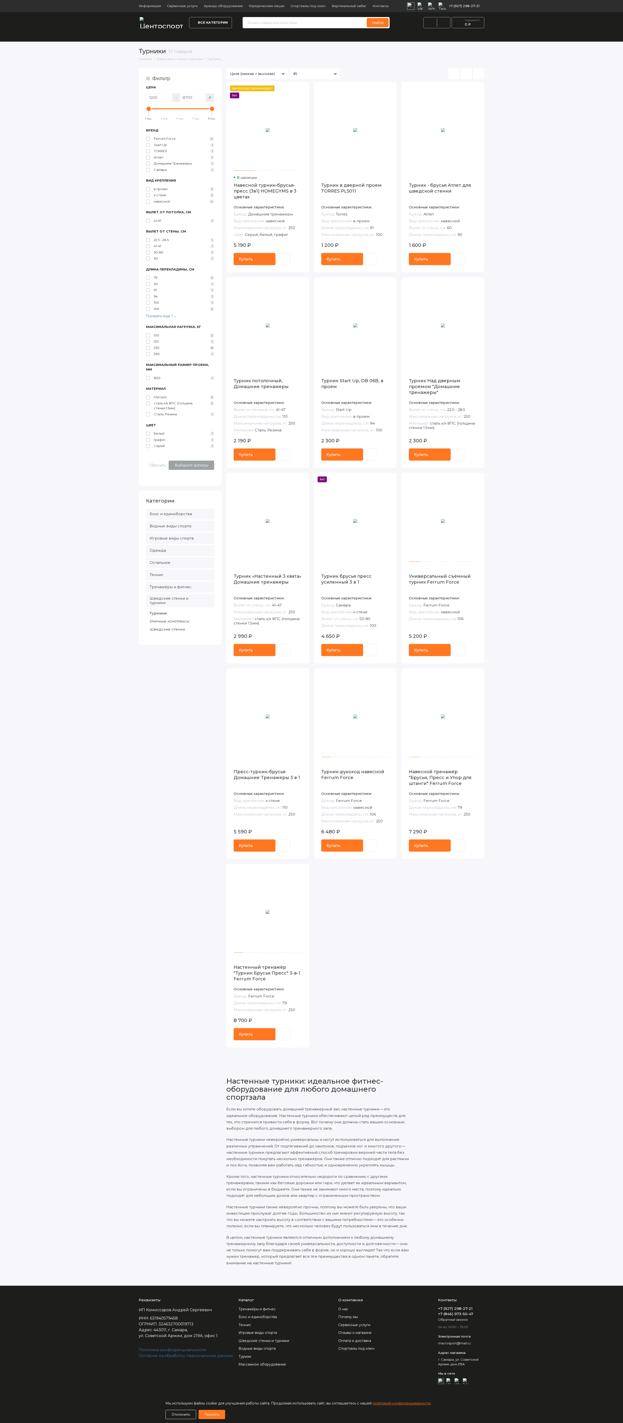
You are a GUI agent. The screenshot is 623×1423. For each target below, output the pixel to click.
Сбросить (157, 465)
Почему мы (348, 1317)
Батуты (333, 35)
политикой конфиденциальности (402, 1403)
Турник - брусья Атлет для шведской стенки (440, 188)
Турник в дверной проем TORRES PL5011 (351, 188)
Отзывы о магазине (355, 1332)
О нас (343, 1309)
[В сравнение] (293, 88)
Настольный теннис (250, 35)
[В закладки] (302, 88)
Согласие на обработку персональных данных (186, 1355)
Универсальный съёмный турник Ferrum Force (440, 579)
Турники (158, 613)
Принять (211, 1414)
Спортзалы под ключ (308, 6)
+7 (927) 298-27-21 (464, 6)
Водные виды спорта (366, 35)
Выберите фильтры (191, 465)
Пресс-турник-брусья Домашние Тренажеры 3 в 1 (267, 774)
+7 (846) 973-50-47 (455, 1313)
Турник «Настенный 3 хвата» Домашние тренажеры (267, 579)
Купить (246, 259)
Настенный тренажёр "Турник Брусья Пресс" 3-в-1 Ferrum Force (267, 973)
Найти (378, 22)
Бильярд (454, 35)
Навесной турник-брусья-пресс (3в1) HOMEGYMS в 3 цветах (265, 191)
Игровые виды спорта (416, 35)
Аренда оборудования (223, 6)
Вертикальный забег (349, 6)
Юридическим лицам (266, 6)
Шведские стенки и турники (497, 35)
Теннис (157, 574)
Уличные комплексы (169, 621)
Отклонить (181, 1414)
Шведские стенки (167, 629)
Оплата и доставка (354, 1341)
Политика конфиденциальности (172, 1350)
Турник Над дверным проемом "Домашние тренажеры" (434, 386)
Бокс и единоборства (298, 35)
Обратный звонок (453, 1319)
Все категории (213, 22)
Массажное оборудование (262, 1364)
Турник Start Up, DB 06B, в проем (352, 383)
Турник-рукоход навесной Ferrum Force (352, 774)
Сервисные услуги (182, 6)
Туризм (244, 1356)
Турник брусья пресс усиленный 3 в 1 (346, 579)
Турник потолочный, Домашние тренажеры (261, 383)
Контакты (381, 6)
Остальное (543, 35)
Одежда (216, 35)
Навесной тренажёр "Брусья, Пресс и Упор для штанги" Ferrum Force (440, 777)
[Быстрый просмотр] (284, 259)
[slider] (149, 109)
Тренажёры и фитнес (160, 35)
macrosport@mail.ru (454, 1343)
